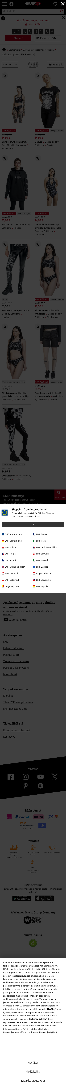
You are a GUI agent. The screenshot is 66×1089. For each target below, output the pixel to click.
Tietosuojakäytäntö (48, 1032)
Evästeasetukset (30, 1029)
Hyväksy (33, 1062)
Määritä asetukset (33, 1080)
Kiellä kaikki (33, 1071)
